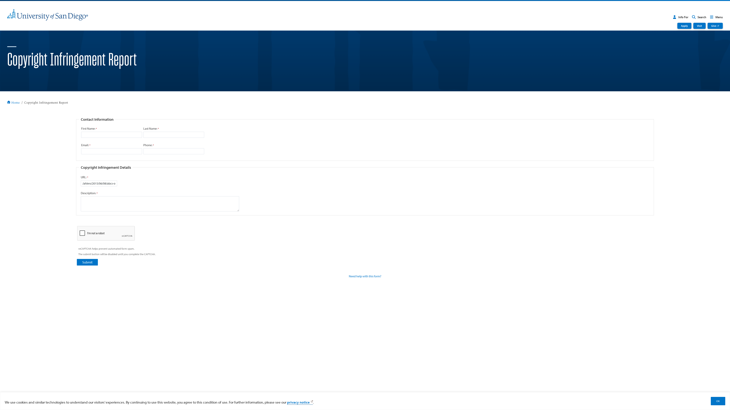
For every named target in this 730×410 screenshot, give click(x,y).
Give (713, 26)
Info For (683, 17)
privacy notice (298, 402)
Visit (699, 26)
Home (15, 103)
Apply (684, 26)
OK (718, 401)
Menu (719, 17)
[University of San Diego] (47, 14)
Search (701, 17)
